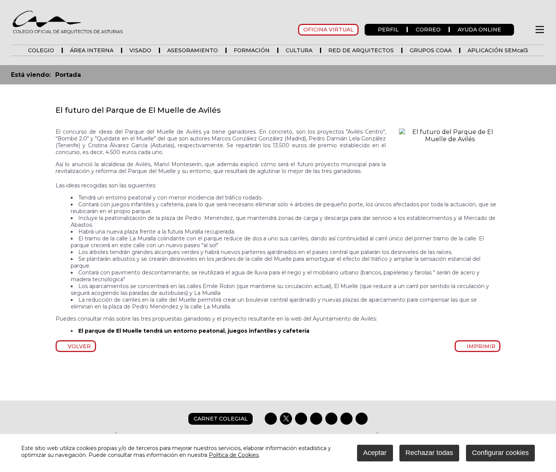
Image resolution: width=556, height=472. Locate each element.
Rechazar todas (429, 452)
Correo (428, 29)
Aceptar (375, 452)
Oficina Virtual (328, 29)
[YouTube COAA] (331, 419)
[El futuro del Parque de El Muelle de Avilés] (449, 139)
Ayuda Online (479, 29)
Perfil (388, 29)
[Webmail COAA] (362, 419)
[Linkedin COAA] (316, 419)
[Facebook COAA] (271, 419)
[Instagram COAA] (301, 419)
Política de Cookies (234, 455)
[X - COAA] (286, 419)
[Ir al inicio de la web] (67, 33)
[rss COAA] (346, 419)
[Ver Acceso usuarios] (524, 29)
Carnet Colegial (221, 418)
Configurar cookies (500, 452)
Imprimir (479, 346)
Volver (78, 346)
